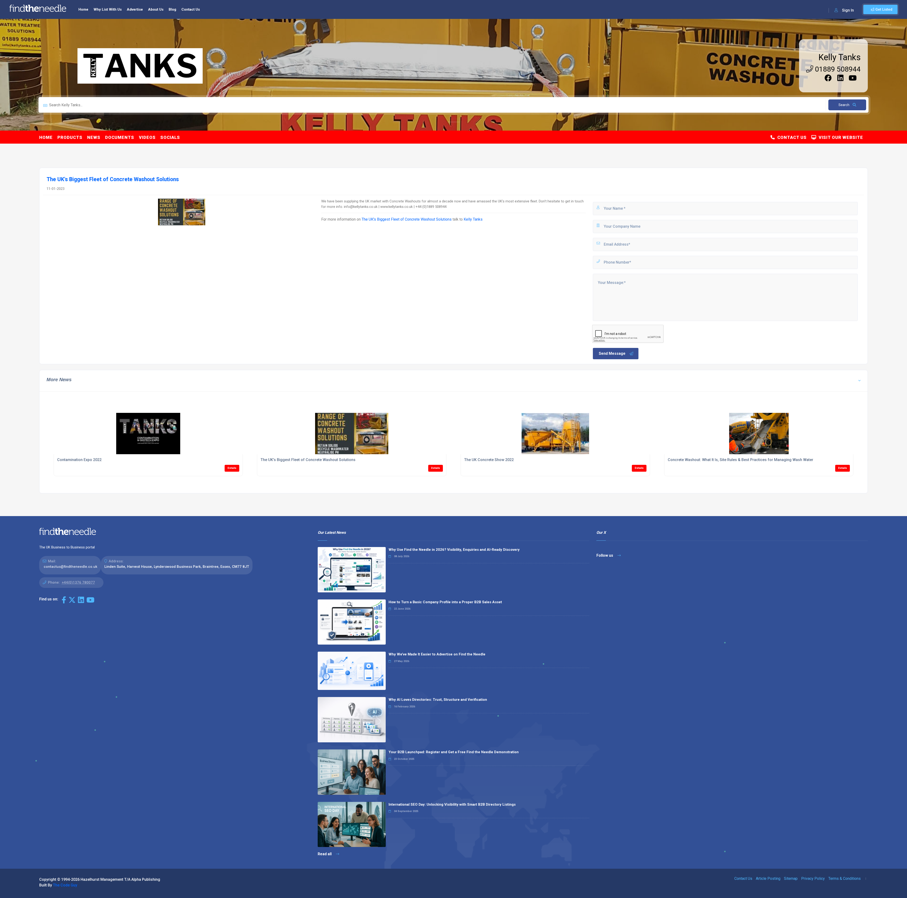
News (93, 137)
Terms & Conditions (844, 878)
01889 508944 (837, 69)
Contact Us (190, 9)
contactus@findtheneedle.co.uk (70, 566)
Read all (325, 854)
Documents (119, 137)
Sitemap (791, 878)
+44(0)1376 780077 (78, 582)
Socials (170, 137)
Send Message (612, 353)
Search (844, 105)
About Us (155, 9)
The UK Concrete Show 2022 (489, 460)
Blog (172, 9)
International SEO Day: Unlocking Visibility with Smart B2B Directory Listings (452, 804)
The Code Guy (65, 885)
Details (231, 468)
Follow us (605, 555)
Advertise (135, 9)
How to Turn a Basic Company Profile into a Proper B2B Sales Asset (445, 602)
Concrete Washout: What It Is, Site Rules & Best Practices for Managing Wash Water (740, 460)
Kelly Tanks (839, 57)
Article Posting (768, 878)
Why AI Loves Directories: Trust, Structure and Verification (438, 699)
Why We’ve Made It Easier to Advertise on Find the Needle (437, 654)
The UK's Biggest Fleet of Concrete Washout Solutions (407, 219)
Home (83, 9)
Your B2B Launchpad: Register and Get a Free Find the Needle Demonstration (454, 752)
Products (69, 137)
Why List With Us (108, 9)
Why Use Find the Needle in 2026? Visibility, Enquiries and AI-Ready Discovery (454, 549)
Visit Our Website (839, 137)
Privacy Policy (813, 878)
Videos (147, 137)
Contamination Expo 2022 (79, 460)
